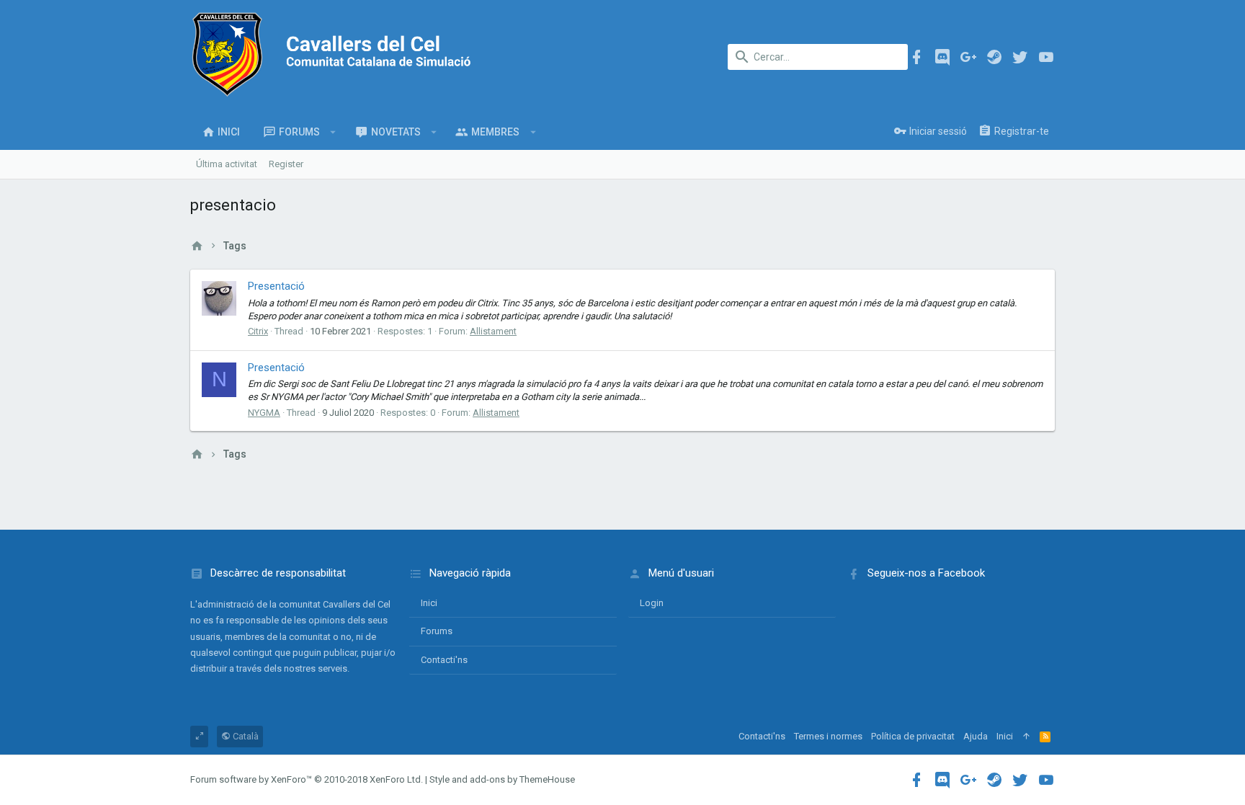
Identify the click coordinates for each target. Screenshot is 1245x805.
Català (245, 736)
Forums (436, 631)
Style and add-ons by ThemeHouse (502, 779)
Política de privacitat (913, 736)
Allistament (493, 331)
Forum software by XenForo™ (306, 779)
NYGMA (264, 412)
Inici (429, 602)
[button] (333, 131)
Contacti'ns (444, 659)
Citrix (258, 331)
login (652, 602)
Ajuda (975, 736)
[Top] (1026, 736)
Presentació (276, 286)
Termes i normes (828, 736)
